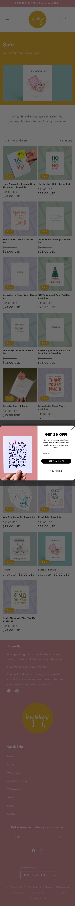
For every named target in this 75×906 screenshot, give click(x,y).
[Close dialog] (72, 428)
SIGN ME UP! (56, 461)
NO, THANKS (56, 471)
